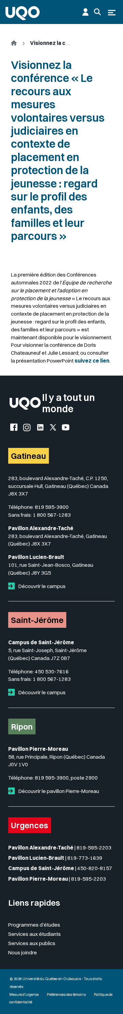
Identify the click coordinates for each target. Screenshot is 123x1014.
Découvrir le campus (41, 586)
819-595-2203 (94, 847)
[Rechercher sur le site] (97, 12)
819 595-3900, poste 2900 (66, 777)
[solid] (12, 586)
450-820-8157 (94, 868)
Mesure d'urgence (24, 994)
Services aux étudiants (34, 934)
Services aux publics (31, 943)
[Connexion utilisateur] (85, 12)
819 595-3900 (52, 507)
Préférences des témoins (66, 994)
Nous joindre (22, 952)
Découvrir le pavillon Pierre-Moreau (58, 791)
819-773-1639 (84, 858)
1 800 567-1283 (52, 515)
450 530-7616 (52, 671)
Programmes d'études (34, 924)
